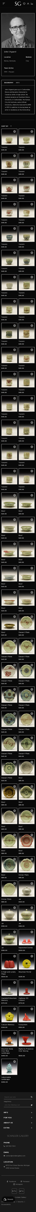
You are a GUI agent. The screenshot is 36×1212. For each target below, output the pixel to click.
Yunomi (4, 147)
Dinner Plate (24, 875)
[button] (4, 4)
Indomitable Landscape (6, 1078)
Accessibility (6, 1204)
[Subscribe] (30, 1105)
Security (21, 1202)
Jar (20, 899)
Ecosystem (23, 1025)
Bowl (3, 511)
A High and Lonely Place (8, 973)
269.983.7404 (10, 1146)
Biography (8, 83)
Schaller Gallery (20, 1197)
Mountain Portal (25, 972)
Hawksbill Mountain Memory (9, 999)
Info (18, 83)
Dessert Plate (24, 632)
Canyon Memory (7, 1025)
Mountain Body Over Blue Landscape (7, 1051)
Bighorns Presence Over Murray (26, 1050)
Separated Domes (26, 948)
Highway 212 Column (23, 999)
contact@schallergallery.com (15, 1156)
